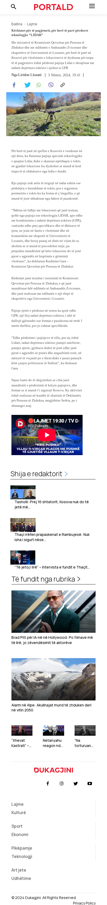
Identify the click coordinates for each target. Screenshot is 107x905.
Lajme (32, 23)
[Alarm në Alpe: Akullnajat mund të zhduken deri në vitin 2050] (53, 679)
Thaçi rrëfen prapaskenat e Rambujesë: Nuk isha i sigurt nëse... (52, 537)
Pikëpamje (21, 848)
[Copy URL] (62, 85)
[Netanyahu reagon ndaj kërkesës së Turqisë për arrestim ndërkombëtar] (53, 730)
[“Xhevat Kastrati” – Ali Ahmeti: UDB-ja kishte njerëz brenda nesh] (21, 730)
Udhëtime (21, 878)
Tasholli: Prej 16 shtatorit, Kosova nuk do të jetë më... (52, 504)
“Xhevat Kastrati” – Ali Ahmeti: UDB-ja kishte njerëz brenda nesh (20, 743)
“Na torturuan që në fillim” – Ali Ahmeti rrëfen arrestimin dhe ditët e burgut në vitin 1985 (84, 743)
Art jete (18, 870)
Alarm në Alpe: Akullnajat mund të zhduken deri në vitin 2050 (51, 708)
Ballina (16, 23)
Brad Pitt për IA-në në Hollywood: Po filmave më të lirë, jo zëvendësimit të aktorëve (52, 640)
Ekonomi (19, 834)
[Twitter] (26, 85)
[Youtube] (90, 784)
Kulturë (18, 812)
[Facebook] (14, 85)
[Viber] (50, 85)
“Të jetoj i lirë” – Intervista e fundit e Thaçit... (52, 567)
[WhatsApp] (38, 85)
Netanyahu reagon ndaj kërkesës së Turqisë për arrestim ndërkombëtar (53, 743)
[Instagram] (61, 784)
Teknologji (21, 856)
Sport (17, 826)
